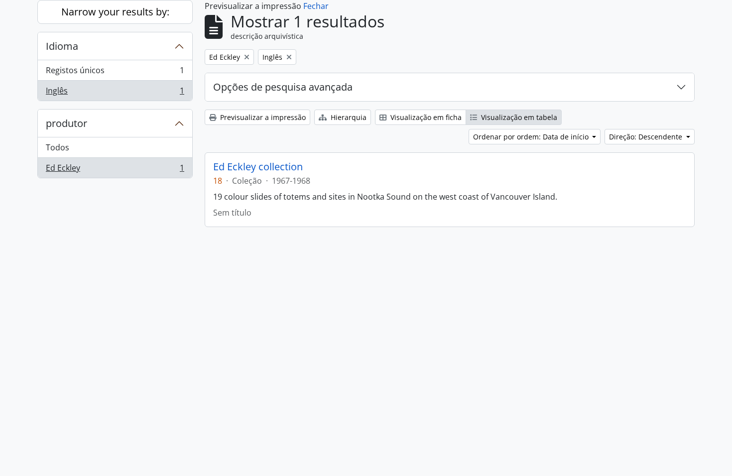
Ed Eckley (114, 170)
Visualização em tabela (518, 117)
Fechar (316, 5)
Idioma (62, 46)
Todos (57, 147)
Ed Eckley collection (258, 167)
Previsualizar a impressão (262, 117)
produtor (66, 123)
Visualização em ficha (425, 117)
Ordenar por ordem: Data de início (532, 136)
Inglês (114, 93)
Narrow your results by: (115, 11)
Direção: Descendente (646, 136)
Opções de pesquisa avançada (283, 87)
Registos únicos (114, 73)
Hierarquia (347, 117)
